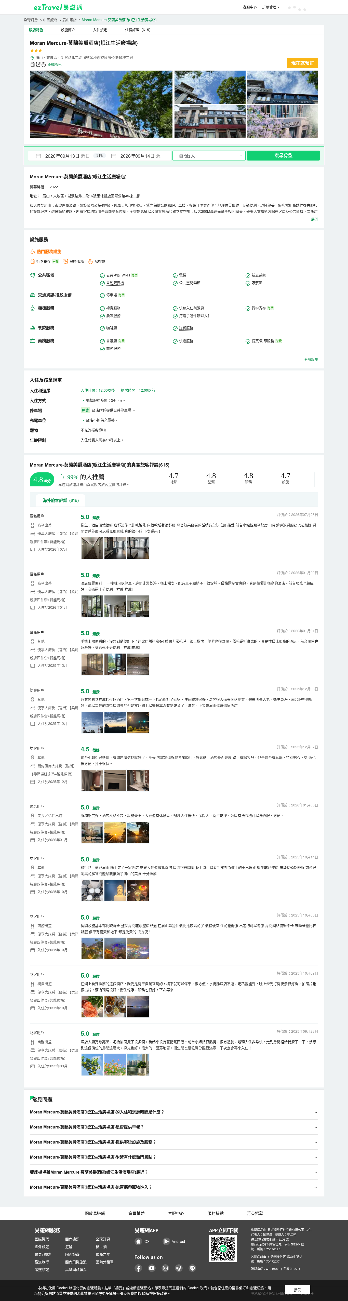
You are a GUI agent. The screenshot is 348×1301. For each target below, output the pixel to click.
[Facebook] (138, 1268)
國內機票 (72, 1239)
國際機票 (42, 1239)
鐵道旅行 (42, 1262)
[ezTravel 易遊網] (58, 7)
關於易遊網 (95, 1213)
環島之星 (103, 1254)
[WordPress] (179, 1268)
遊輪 (68, 1246)
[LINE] (192, 1268)
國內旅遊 (72, 1254)
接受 (297, 1290)
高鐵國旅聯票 (76, 1269)
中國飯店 (50, 19)
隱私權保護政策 (154, 1293)
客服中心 (250, 7)
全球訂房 (31, 19)
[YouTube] (152, 1268)
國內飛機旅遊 (76, 1262)
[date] (64, 156)
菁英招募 (255, 1213)
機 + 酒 (101, 1246)
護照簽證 (42, 1269)
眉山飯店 (69, 19)
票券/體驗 (43, 1254)
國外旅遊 (42, 1246)
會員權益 (136, 1213)
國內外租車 (105, 1262)
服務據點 (215, 1213)
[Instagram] (165, 1268)
